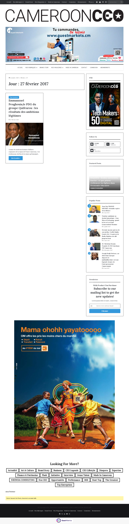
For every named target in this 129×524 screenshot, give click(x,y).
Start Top (96, 480)
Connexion (72, 2)
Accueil (9, 2)
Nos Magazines (40, 2)
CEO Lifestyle (88, 470)
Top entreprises (64, 485)
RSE (86, 480)
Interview (68, 475)
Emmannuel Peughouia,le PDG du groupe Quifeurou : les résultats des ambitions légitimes (24, 108)
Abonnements (82, 2)
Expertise (116, 470)
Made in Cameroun (54, 2)
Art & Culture (27, 470)
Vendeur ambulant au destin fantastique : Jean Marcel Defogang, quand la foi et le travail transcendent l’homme (110, 220)
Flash (44, 475)
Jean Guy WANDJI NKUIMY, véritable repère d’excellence (111, 208)
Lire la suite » (15, 158)
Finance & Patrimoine (27, 475)
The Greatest (14, 97)
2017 (17, 78)
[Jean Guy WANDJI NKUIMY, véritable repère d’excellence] (94, 209)
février (23, 78)
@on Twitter (10, 492)
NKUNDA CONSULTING (23, 480)
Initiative (55, 475)
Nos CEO (43, 480)
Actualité (12, 470)
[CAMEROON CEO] (64, 15)
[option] (104, 179)
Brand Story (29, 2)
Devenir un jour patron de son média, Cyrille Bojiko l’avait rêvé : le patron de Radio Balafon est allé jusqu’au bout (111, 234)
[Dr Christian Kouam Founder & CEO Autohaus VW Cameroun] (94, 246)
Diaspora (103, 470)
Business (57, 470)
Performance (74, 480)
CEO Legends (72, 470)
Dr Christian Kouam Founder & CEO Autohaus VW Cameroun (110, 246)
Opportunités (57, 480)
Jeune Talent (83, 475)
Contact (64, 2)
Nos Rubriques (17, 2)
